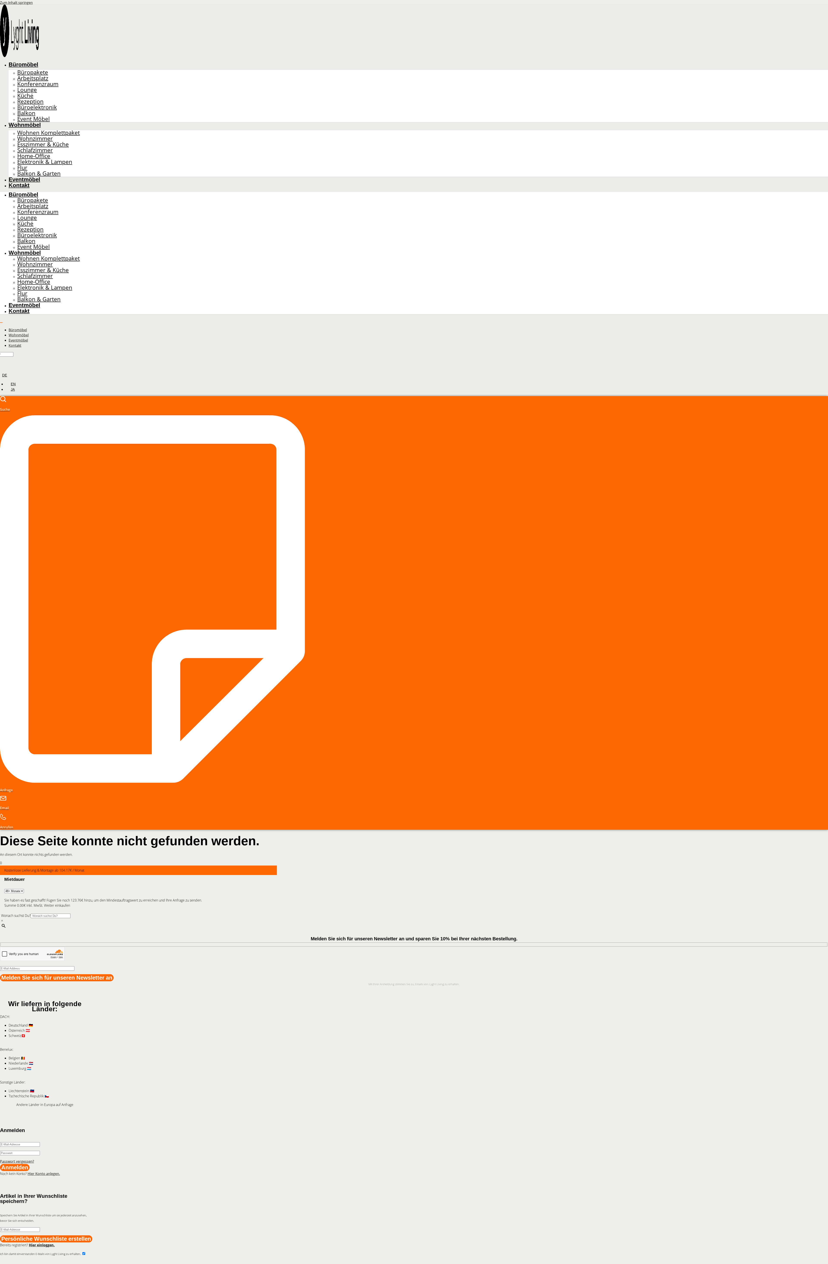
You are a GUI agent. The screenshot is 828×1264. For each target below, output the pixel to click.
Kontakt (19, 185)
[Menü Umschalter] (1, 322)
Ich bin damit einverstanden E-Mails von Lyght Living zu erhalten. (41, 1254)
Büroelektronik (37, 107)
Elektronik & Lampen (44, 162)
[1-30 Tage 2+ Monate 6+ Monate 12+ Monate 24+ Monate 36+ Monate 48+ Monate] (14, 890)
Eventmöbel (24, 179)
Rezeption (30, 101)
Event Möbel (33, 119)
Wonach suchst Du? (16, 915)
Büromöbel (23, 64)
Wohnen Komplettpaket (48, 132)
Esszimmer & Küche (43, 144)
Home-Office (33, 156)
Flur (22, 167)
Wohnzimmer (35, 138)
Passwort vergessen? (17, 1161)
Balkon (26, 113)
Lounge (27, 90)
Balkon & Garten (39, 173)
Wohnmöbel (25, 125)
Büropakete (32, 72)
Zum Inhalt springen (16, 2)
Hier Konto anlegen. (44, 1173)
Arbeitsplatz (32, 78)
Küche (25, 95)
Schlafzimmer (35, 150)
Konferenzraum (37, 84)
